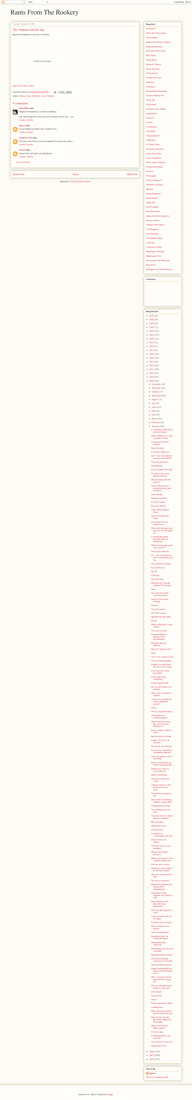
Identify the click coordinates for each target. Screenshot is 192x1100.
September (157, 396)
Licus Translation (153, 158)
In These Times (153, 144)
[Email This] (59, 92)
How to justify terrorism (161, 965)
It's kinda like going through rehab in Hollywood (159, 539)
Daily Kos (150, 82)
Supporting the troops (160, 806)
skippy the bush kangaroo (157, 216)
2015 (151, 358)
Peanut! (154, 605)
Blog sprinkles (157, 822)
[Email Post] (55, 92)
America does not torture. (159, 841)
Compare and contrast (161, 922)
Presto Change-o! (154, 180)
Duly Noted (151, 104)
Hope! (153, 708)
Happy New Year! (159, 1046)
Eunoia (149, 122)
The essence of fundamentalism (159, 716)
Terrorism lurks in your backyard (161, 847)
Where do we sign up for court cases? (162, 546)
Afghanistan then (158, 826)
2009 (151, 381)
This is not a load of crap (162, 657)
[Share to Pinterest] (70, 92)
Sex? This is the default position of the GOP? (161, 457)
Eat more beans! (158, 506)
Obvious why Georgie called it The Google (161, 584)
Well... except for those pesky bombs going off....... (161, 979)
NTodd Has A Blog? (154, 167)
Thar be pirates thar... (160, 932)
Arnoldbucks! (157, 466)
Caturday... (156, 575)
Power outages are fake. (162, 469)
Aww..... (154, 589)
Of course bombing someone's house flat (161, 959)
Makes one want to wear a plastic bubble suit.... (162, 859)
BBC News (151, 55)
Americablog (151, 37)
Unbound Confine (154, 247)
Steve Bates (24, 108)
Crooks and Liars (153, 78)
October (155, 392)
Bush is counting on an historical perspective (161, 763)
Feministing (151, 127)
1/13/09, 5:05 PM (26, 120)
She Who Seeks (153, 211)
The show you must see (161, 1042)
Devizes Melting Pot (155, 95)
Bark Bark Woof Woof (155, 51)
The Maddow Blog (154, 238)
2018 (151, 346)
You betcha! (156, 996)
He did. (154, 571)
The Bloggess (152, 229)
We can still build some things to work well (161, 986)
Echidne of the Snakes (156, 109)
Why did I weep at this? (161, 649)
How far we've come (160, 864)
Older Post (132, 174)
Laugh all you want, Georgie (159, 600)
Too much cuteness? (160, 880)
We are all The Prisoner (161, 746)
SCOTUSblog (152, 207)
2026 (151, 316)
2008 (151, 1051)
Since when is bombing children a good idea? (161, 800)
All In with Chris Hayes (156, 33)
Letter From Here (154, 153)
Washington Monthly (155, 251)
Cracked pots (157, 829)
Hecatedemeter (153, 136)
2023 (151, 327)
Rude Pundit (151, 198)
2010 (151, 377)
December (156, 384)
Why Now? (151, 265)
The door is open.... (160, 613)
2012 (151, 369)
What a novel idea (159, 775)
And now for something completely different (161, 751)
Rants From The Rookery (44, 11)
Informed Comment (154, 149)
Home (76, 174)
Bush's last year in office (162, 1003)
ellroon (22, 125)
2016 (151, 354)
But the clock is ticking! (161, 736)
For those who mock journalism (160, 672)
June (154, 407)
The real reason (158, 609)
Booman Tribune (153, 64)
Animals (22, 96)
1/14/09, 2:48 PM (26, 157)
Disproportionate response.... (158, 943)
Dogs (29, 96)
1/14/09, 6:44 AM (26, 145)
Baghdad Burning (154, 46)
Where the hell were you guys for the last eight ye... (162, 530)
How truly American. (160, 462)
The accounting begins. (161, 660)
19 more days (157, 1032)
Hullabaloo (151, 140)
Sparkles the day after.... (162, 617)
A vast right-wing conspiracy (158, 678)
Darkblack (150, 87)
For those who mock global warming (160, 474)
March (155, 419)
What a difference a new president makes (162, 437)
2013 (151, 365)
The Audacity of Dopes (161, 564)
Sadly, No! (150, 202)
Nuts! (153, 653)
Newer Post (18, 174)
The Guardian (152, 234)
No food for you (158, 568)
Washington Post (153, 256)
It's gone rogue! (158, 502)
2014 (151, 362)
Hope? (154, 999)
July (154, 403)
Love (43, 96)
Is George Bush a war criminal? (160, 1037)
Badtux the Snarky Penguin (158, 42)
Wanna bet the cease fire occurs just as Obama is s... (160, 723)
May (154, 411)
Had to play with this (160, 551)
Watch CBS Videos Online (23, 86)
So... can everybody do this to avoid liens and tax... (161, 557)
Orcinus (149, 171)
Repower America (159, 498)
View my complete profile (157, 1077)
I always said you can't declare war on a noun (161, 787)
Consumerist (151, 73)
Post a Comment (23, 162)
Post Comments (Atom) (80, 181)
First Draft (150, 131)
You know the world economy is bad (159, 594)
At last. (154, 621)
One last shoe (157, 579)
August (155, 399)
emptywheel (151, 113)
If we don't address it (160, 452)
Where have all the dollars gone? (159, 1027)
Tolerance (50, 96)
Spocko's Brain (152, 220)
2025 (151, 319)
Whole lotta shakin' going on (159, 853)
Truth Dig (150, 243)
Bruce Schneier (153, 69)
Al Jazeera (151, 28)
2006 (151, 1059)
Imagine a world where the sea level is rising (161, 665)
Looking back (157, 1007)
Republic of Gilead (154, 185)
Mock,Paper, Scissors (155, 162)
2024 (151, 323)
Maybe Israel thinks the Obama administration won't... (162, 970)
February (156, 422)
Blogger (110, 1094)
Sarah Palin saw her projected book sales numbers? (161, 488)
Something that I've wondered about (159, 937)
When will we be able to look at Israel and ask (161, 1012)
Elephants (36, 96)
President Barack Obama (158, 644)
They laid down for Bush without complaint (162, 817)
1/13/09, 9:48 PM (26, 132)
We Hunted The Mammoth (158, 260)
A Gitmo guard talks (160, 683)
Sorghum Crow (25, 138)
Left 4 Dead (156, 992)
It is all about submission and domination (162, 430)
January (155, 426)
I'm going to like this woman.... (160, 443)
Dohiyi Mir (150, 100)
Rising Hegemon (153, 193)
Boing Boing (151, 60)
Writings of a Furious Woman (159, 269)
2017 (151, 350)
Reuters (149, 189)
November (156, 388)
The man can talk (159, 630)
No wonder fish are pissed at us (159, 523)
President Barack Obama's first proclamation (158, 636)
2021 (151, 335)
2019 (151, 342)
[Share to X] (65, 92)
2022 (151, 331)
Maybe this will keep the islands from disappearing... (161, 886)
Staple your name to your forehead (160, 770)
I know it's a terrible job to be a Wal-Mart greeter (161, 701)
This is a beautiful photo (161, 711)
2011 (151, 373)
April (154, 415)
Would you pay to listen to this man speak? (161, 869)
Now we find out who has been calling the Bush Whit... (161, 1019)
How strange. (157, 494)
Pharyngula (151, 176)
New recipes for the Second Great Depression (159, 903)
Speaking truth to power (161, 955)
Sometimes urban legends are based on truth (162, 895)
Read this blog (157, 448)
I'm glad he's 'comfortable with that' (162, 834)
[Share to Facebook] (67, 92)
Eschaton (150, 118)
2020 (151, 339)
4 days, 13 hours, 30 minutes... (160, 741)
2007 (151, 1055)
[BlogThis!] (62, 92)
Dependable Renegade (156, 91)
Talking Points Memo (155, 225)
